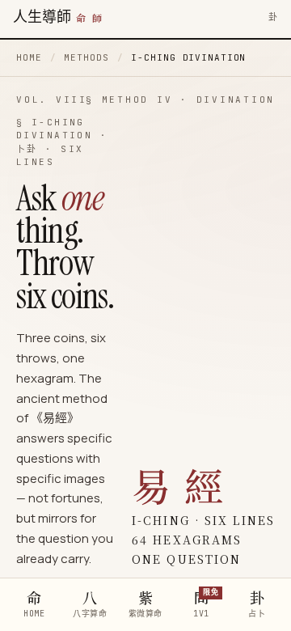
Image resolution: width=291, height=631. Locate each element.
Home (29, 57)
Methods (86, 57)
